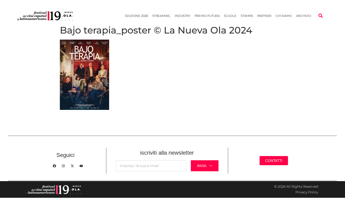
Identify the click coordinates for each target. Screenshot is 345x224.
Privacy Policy (306, 192)
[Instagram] (63, 166)
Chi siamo (284, 16)
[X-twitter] (72, 166)
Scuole (230, 16)
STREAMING (161, 16)
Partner (264, 16)
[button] (320, 16)
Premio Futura (207, 16)
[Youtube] (81, 166)
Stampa (247, 16)
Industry (182, 16)
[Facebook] (54, 166)
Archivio (303, 16)
